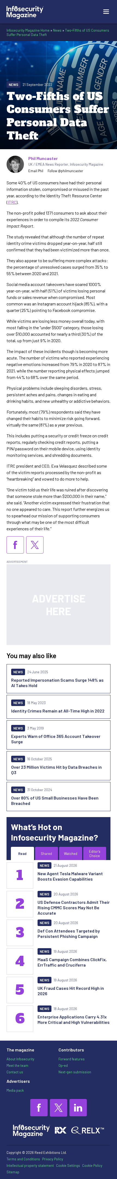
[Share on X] (35, 545)
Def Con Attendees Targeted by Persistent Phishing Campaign (69, 933)
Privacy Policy (52, 1159)
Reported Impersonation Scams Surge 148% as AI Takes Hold (57, 682)
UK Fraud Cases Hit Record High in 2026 (71, 990)
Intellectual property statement (30, 1165)
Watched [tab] (70, 853)
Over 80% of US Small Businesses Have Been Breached (54, 800)
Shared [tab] (46, 853)
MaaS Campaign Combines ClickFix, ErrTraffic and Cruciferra (72, 962)
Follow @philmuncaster (65, 171)
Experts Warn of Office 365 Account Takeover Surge (55, 739)
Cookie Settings (68, 1165)
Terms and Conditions (23, 1159)
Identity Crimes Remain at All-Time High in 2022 (57, 710)
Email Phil (35, 171)
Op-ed (63, 1065)
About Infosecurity (20, 1059)
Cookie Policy (92, 1165)
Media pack (15, 1090)
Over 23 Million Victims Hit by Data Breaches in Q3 (56, 769)
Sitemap (13, 1172)
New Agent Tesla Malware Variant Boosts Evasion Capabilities (70, 876)
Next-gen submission (75, 1072)
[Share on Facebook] (15, 545)
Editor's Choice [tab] (94, 853)
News (57, 30)
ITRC (12, 202)
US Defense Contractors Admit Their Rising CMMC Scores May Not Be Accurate (74, 907)
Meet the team (17, 1065)
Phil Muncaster (43, 158)
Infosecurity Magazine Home (28, 30)
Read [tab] (22, 853)
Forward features (72, 1059)
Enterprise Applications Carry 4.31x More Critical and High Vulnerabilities (74, 1019)
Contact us (15, 1072)
